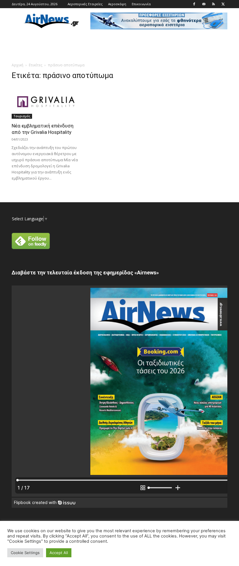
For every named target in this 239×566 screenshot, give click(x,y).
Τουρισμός (21, 116)
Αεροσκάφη (117, 4)
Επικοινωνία (141, 4)
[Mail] (203, 4)
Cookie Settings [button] (25, 552)
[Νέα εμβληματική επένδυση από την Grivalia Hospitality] (45, 102)
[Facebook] (194, 4)
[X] (223, 4)
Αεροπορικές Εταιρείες (85, 4)
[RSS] (213, 4)
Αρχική (17, 65)
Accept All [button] (59, 552)
